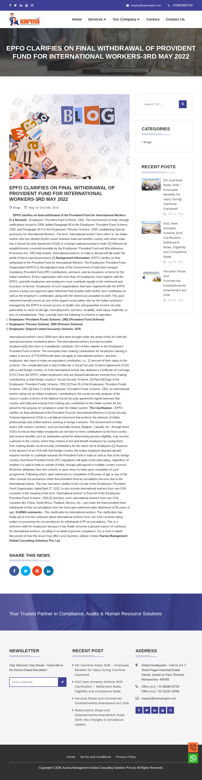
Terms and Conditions (95, 757)
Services (95, 19)
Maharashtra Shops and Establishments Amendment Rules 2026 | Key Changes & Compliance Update (99, 717)
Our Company (124, 19)
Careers (153, 19)
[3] (25, 346)
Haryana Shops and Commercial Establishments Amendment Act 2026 (174, 283)
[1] (109, 243)
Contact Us (175, 19)
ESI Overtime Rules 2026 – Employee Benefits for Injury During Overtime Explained (172, 195)
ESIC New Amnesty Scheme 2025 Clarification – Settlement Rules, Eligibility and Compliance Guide (175, 240)
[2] (53, 257)
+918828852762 (182, 5)
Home (77, 19)
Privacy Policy (126, 757)
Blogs (17, 207)
